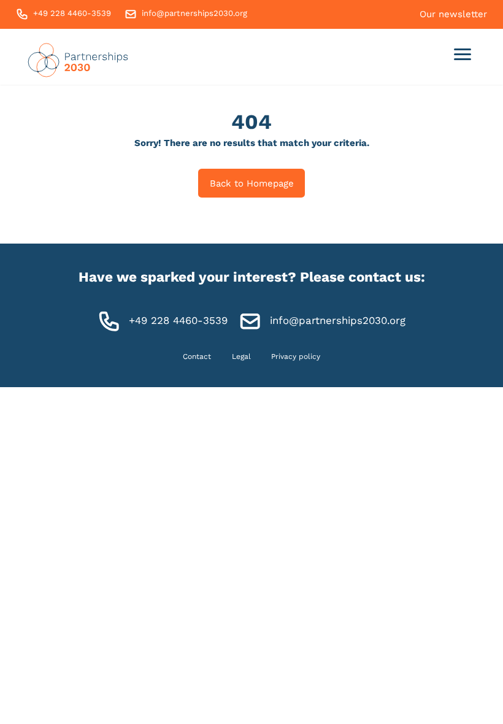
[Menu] (462, 56)
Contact (197, 356)
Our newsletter (453, 14)
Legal (241, 356)
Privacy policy (295, 356)
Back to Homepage (252, 183)
